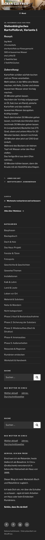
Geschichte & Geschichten (17, 265)
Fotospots (9, 259)
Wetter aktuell (11, 393)
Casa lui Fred (16, 3)
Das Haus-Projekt (12, 247)
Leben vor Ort (14, 178)
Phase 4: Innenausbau (14, 337)
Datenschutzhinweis (11, 531)
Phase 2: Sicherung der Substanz (20, 322)
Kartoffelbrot (14, 182)
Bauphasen (9, 230)
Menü (24, 13)
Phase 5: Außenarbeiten (15, 343)
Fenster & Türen (12, 253)
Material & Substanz (14, 299)
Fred (28, 23)
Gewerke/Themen (12, 270)
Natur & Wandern (12, 305)
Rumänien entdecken (14, 354)
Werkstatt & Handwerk (15, 360)
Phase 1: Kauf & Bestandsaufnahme (21, 316)
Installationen (10, 276)
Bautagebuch (10, 236)
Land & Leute (10, 288)
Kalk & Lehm (10, 282)
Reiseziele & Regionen (14, 349)
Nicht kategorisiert (13, 311)
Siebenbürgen (29, 182)
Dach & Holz (10, 242)
